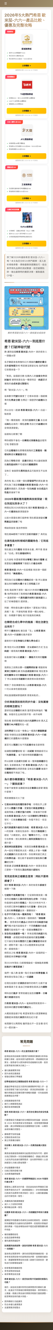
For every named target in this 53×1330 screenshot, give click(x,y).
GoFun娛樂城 (26, 227)
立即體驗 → (26, 65)
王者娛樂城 (26, 184)
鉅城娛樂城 (26, 49)
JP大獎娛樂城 (26, 139)
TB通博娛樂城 (26, 94)
